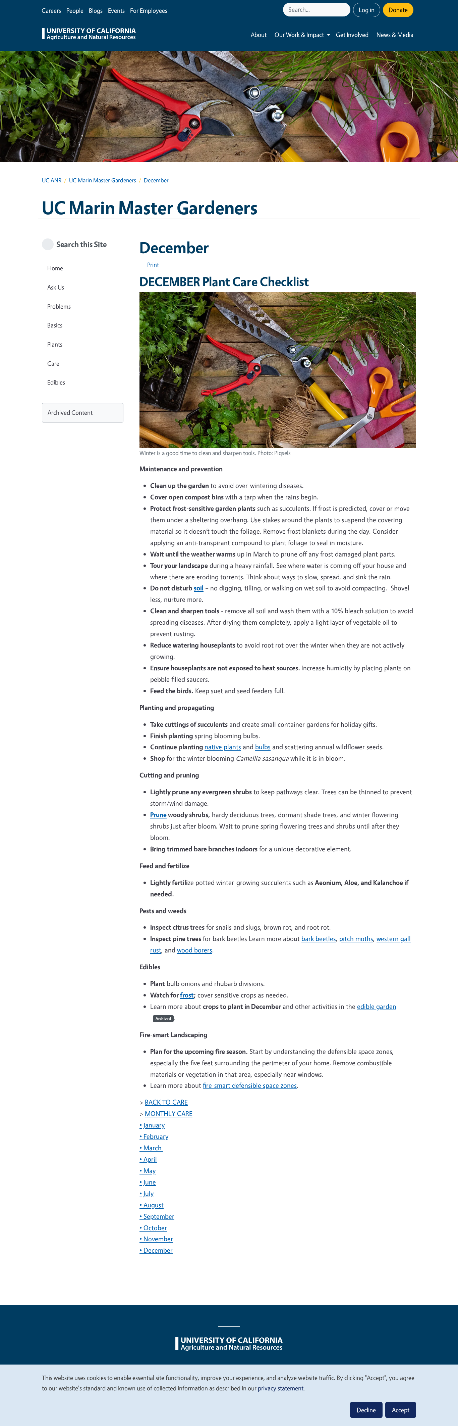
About (259, 35)
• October (153, 1227)
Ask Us (55, 287)
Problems (59, 306)
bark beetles (318, 938)
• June (147, 1182)
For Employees (148, 10)
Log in (367, 10)
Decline (366, 1410)
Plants (54, 344)
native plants (223, 747)
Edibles (56, 382)
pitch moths (356, 938)
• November (156, 1239)
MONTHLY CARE (168, 1113)
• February (153, 1136)
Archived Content (70, 412)
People (74, 10)
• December (156, 1250)
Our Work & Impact (299, 35)
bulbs (263, 747)
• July (146, 1193)
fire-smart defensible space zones (250, 1085)
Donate (398, 10)
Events (116, 10)
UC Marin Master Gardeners (102, 180)
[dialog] (229, 1395)
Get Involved (352, 35)
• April (148, 1159)
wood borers (194, 950)
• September (156, 1216)
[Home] (89, 35)
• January (152, 1125)
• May (147, 1170)
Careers (51, 10)
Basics (54, 325)
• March (151, 1148)
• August (151, 1205)
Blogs (96, 10)
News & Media (395, 35)
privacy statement (280, 1388)
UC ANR (51, 180)
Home (55, 268)
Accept (400, 1410)
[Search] (346, 9)
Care (53, 363)
